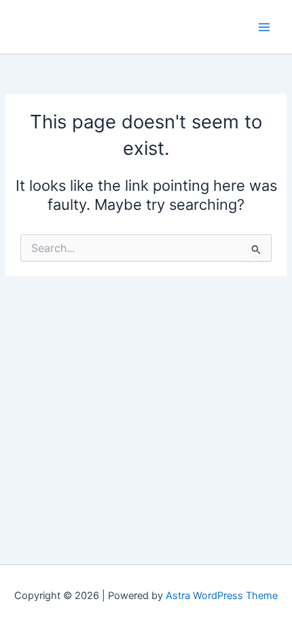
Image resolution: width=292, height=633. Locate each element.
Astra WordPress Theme (222, 596)
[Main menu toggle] (264, 27)
